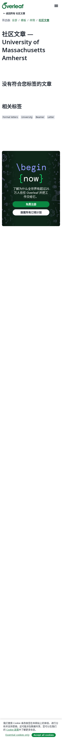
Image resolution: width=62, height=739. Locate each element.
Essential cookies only (17, 734)
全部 (14, 20)
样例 (32, 20)
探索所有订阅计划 (31, 212)
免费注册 (31, 204)
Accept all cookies (44, 735)
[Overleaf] (12, 5)
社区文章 (44, 20)
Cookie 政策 (12, 729)
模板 (23, 20)
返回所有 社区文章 (14, 13)
